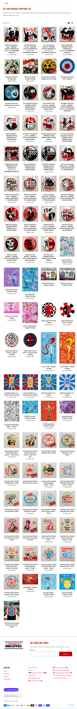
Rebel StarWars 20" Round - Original (67, 322)
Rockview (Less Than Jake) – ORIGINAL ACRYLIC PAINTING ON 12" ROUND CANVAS (30, 197)
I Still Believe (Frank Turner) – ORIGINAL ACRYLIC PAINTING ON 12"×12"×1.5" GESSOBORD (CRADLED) (30, 49)
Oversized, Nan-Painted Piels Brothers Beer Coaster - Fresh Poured (11, 453)
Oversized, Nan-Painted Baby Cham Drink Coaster (67, 453)
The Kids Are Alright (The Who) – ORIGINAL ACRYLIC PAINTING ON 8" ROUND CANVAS (30, 136)
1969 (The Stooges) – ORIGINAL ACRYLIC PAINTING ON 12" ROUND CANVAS (11, 227)
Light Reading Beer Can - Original (67, 394)
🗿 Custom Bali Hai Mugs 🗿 (61, 670)
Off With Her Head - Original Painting (30, 417)
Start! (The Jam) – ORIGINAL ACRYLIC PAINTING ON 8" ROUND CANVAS (48, 257)
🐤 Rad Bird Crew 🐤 (34, 678)
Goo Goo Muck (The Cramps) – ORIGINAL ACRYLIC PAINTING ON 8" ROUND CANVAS (48, 106)
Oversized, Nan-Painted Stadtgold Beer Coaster (11, 482)
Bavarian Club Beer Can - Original (48, 394)
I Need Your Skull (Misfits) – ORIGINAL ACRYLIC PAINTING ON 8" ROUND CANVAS (30, 257)
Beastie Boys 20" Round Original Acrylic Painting (48, 78)
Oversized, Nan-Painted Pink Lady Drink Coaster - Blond (11, 538)
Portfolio (6, 676)
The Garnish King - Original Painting (67, 594)
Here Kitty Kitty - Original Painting (30, 295)
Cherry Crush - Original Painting (49, 367)
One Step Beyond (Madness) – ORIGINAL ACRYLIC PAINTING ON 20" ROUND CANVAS (49, 197)
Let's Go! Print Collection (59, 678)
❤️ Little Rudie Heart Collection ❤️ (62, 673)
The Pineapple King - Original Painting (48, 425)
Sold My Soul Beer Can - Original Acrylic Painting (11, 394)
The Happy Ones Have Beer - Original (67, 78)
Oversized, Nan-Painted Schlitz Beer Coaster (30, 510)
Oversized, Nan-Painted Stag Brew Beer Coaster (49, 452)
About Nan (6, 674)
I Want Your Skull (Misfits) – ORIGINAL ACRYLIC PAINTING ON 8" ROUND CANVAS (11, 257)
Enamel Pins (7, 679)
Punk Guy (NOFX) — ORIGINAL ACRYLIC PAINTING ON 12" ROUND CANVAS (12, 136)
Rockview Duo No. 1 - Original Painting (67, 284)
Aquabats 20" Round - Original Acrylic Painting (11, 104)
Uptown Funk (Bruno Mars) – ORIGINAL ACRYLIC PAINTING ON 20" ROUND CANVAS (30, 227)
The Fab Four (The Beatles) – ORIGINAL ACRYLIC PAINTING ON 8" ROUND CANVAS (67, 227)
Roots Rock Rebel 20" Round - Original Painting (11, 353)
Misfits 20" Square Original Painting (30, 78)
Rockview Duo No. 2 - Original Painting (48, 284)
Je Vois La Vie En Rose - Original (12, 317)
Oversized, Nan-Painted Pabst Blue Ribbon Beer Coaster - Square (49, 566)
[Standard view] (69, 23)
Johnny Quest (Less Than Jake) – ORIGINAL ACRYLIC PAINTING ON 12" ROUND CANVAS (11, 197)
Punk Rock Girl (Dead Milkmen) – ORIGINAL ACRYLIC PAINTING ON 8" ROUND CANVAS (67, 197)
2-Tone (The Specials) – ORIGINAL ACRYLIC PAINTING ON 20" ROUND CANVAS (49, 167)
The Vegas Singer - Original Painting (48, 594)
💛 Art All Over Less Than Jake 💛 (62, 675)
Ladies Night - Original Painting (30, 588)
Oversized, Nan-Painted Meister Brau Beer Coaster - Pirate (67, 538)
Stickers (30, 670)
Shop (5, 671)
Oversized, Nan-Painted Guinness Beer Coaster (11, 510)
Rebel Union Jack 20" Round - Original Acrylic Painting (30, 353)
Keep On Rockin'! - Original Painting (67, 261)
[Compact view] (72, 23)
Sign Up (65, 654)
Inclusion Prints (32, 668)
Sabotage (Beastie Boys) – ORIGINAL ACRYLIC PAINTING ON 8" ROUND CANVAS (48, 136)
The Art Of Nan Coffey (13, 701)
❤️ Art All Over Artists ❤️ (35, 681)
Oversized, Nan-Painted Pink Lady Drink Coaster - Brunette (30, 538)
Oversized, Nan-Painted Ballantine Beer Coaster (67, 565)
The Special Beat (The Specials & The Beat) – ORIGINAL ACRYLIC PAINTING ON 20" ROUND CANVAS (67, 137)
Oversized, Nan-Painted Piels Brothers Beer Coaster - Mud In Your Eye (30, 454)
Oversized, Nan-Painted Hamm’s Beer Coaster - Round (49, 511)
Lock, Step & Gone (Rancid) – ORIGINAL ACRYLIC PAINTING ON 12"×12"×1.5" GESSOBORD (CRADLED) (48, 49)
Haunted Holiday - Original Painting (67, 417)
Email (32, 650)
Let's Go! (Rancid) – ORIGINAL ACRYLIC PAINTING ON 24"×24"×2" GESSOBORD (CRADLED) (67, 49)
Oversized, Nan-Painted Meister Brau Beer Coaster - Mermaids (11, 566)
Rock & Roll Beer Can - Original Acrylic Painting (30, 394)
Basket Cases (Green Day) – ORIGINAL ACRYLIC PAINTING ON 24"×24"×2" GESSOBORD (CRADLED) (11, 49)
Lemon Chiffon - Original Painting (67, 367)
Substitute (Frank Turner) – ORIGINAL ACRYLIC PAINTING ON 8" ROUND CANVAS (48, 227)
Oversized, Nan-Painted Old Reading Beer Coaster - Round (49, 483)
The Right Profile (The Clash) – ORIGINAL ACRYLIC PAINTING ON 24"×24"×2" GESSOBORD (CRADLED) (67, 107)
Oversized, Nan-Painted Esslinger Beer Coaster (67, 510)
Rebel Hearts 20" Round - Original (49, 322)
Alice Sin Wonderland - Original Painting (30, 327)
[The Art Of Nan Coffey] (14, 645)
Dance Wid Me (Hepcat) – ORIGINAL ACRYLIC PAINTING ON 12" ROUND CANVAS (30, 106)
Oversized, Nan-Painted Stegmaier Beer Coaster (11, 594)
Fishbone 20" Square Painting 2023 (11, 78)
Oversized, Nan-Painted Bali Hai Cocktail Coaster (30, 482)
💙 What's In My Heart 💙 (60, 668)
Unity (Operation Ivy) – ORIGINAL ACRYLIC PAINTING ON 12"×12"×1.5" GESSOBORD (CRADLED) (11, 168)
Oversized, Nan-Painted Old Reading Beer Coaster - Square (30, 566)
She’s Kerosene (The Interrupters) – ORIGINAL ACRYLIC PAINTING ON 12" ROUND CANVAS (67, 167)
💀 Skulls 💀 (31, 675)
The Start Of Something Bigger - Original (12, 426)
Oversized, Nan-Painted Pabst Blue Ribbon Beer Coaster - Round (67, 483)
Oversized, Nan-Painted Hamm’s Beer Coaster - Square (49, 538)
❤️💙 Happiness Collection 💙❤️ (37, 673)
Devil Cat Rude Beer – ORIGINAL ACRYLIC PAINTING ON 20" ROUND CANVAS (30, 167)
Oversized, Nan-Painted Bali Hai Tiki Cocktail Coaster (11, 625)
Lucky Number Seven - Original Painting (11, 290)
